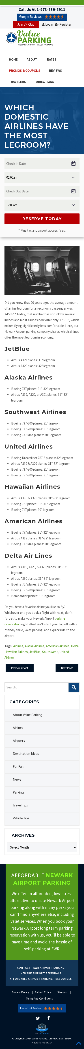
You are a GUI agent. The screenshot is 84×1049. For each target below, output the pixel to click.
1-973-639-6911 (51, 9)
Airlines (18, 728)
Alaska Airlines (34, 646)
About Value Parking (27, 715)
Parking (18, 792)
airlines (18, 646)
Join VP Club (25, 24)
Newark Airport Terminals (41, 973)
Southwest (50, 652)
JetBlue (35, 652)
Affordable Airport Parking (31, 978)
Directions (45, 82)
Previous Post (19, 668)
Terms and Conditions (39, 998)
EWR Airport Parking (49, 967)
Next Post (67, 668)
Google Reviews (30, 16)
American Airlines (57, 646)
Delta (75, 646)
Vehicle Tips (21, 818)
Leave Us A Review (30, 1008)
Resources (64, 978)
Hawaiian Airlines (16, 652)
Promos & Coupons (24, 70)
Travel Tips (20, 805)
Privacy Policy (20, 992)
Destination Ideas (26, 754)
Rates (51, 59)
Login (49, 24)
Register (65, 24)
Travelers (17, 82)
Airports (19, 741)
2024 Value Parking (36, 1038)
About (32, 59)
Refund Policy (43, 992)
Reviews (55, 70)
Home (13, 59)
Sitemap (62, 992)
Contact (24, 967)
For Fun (18, 767)
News (17, 780)
